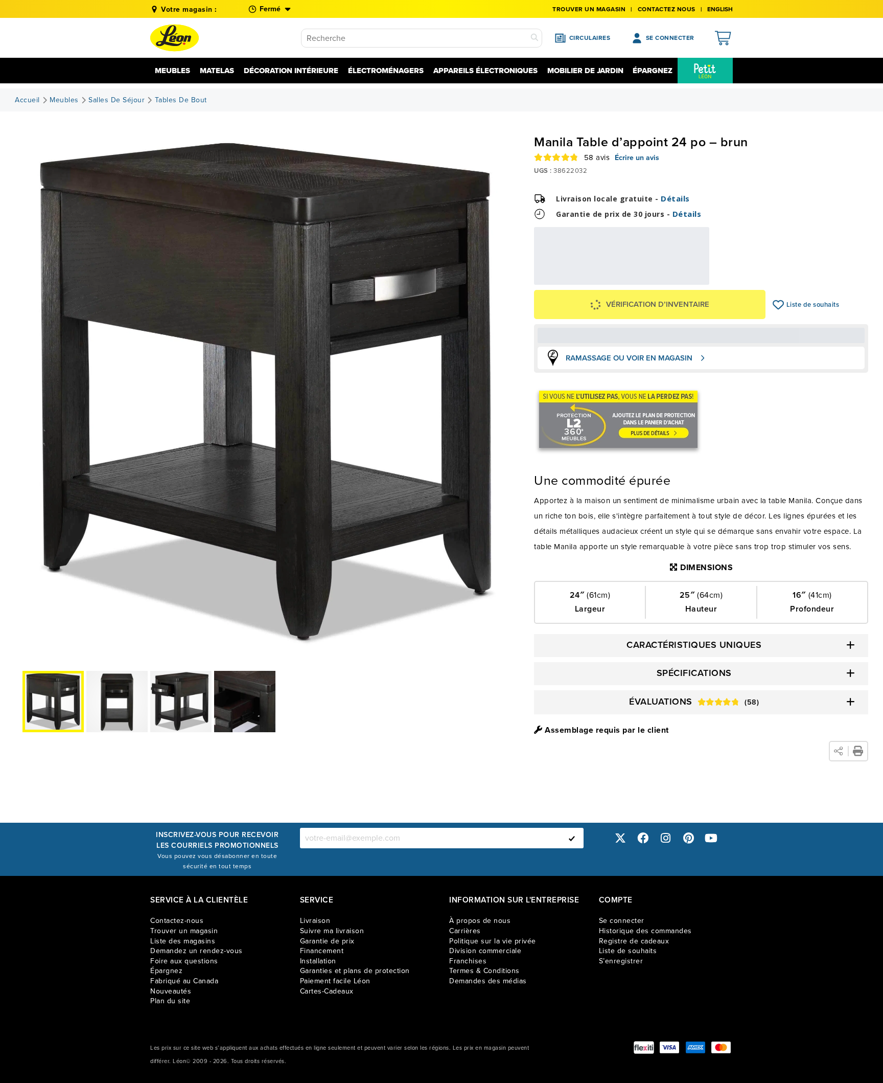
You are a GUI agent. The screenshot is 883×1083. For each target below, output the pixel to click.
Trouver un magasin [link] (588, 9)
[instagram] (666, 838)
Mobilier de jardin (585, 70)
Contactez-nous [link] (176, 920)
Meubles (172, 70)
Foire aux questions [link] (184, 961)
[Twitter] (620, 838)
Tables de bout (181, 100)
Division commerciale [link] (485, 950)
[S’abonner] (572, 838)
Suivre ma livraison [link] (332, 931)
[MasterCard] (721, 1047)
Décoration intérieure (291, 70)
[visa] (669, 1047)
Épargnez (652, 70)
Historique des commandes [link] (645, 931)
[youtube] (711, 838)
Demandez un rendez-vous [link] (196, 950)
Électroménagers (386, 70)
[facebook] (643, 838)
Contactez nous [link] (666, 9)
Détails (675, 198)
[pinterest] (688, 838)
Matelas (217, 70)
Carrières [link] (465, 931)
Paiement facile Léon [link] (335, 981)
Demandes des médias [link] (488, 981)
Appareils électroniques (485, 70)
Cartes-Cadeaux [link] (327, 991)
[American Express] (695, 1047)
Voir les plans (675, 278)
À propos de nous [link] (479, 920)
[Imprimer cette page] (858, 751)
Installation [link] (318, 961)
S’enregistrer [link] (621, 961)
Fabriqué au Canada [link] (184, 981)
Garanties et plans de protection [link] (355, 970)
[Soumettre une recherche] (534, 38)
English (720, 9)
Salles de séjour (116, 100)
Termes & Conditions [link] (484, 970)
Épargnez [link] (166, 970)
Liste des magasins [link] (182, 941)
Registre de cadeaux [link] (634, 941)
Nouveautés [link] (170, 991)
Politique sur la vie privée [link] (492, 941)
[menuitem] (705, 70)
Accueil (27, 100)
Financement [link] (322, 950)
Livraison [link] (315, 920)
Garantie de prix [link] (327, 941)
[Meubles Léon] (174, 38)
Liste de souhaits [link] (628, 950)
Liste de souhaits (778, 305)
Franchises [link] (467, 961)
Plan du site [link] (170, 1001)
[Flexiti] (644, 1047)
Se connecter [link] (621, 920)
